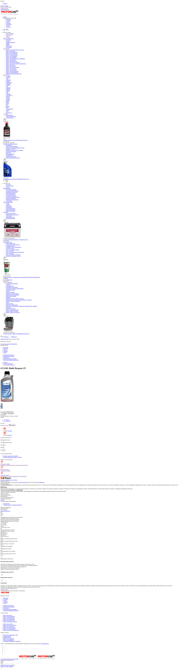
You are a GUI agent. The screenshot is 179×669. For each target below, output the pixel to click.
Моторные (8, 39)
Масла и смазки (8, 38)
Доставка (8, 20)
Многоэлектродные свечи (12, 214)
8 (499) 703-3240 (4, 5)
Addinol (8, 77)
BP (7, 105)
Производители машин (8, 356)
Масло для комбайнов (11, 57)
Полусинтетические (11, 116)
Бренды (6, 75)
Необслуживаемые (10, 211)
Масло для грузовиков (11, 56)
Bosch (7, 103)
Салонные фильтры (10, 194)
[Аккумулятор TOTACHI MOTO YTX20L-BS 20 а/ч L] (12, 237)
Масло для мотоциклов (11, 53)
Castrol (7, 110)
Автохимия (7, 242)
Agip (7, 78)
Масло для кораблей (11, 60)
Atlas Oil (8, 93)
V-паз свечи (9, 216)
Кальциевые (9, 207)
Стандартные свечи (11, 213)
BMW (7, 102)
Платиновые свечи (10, 218)
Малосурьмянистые (11, 209)
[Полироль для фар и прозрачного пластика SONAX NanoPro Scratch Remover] (6, 274)
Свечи (5, 212)
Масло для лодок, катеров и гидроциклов (16, 63)
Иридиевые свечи (10, 217)
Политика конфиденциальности (11, 360)
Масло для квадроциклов (12, 72)
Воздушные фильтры (11, 189)
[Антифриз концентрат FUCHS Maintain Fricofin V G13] (7, 176)
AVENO (8, 96)
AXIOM (8, 98)
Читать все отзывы (12, 480)
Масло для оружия (10, 51)
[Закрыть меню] (4, 119)
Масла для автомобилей (12, 52)
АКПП (7, 43)
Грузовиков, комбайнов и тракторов (12, 641)
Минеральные (9, 115)
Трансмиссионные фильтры (12, 197)
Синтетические (9, 117)
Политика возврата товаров (10, 358)
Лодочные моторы (10, 208)
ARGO (7, 91)
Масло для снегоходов (11, 70)
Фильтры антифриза (11, 198)
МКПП (8, 44)
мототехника (6, 503)
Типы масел (6, 357)
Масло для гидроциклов (12, 54)
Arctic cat (8, 87)
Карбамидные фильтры (11, 192)
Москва (5, 3)
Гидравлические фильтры (12, 190)
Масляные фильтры (10, 193)
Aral (7, 86)
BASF (7, 101)
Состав (5, 114)
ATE (7, 92)
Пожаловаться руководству (7, 660)
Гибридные (9, 205)
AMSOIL (8, 85)
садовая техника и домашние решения (12, 505)
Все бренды (9, 112)
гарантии (10, 435)
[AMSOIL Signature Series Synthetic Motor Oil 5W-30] (6, 136)
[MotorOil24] (10, 14)
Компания (8, 19)
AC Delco (8, 76)
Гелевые (8, 204)
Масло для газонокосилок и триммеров (15, 58)
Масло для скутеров (11, 66)
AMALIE (8, 83)
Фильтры (7, 188)
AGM (7, 203)
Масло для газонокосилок (12, 71)
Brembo (8, 106)
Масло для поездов (10, 65)
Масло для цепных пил (11, 61)
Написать (42, 482)
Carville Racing (9, 108)
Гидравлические (7, 636)
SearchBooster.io (45, 643)
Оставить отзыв (4, 480)
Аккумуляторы (8, 202)
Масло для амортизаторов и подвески (15, 49)
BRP (7, 107)
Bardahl (8, 100)
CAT (7, 111)
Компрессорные (7, 637)
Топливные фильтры (11, 195)
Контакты (8, 26)
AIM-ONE (8, 80)
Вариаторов (9, 46)
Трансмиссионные (10, 42)
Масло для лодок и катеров (12, 67)
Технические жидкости (10, 144)
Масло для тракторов (11, 68)
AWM (7, 97)
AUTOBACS (9, 95)
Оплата (8, 21)
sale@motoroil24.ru (5, 9)
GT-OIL (2, 500)
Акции (5, 16)
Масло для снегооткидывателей (13, 73)
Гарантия (8, 23)
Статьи (8, 25)
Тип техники (6, 48)
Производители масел (8, 355)
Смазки (8, 41)
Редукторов (9, 47)
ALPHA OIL (9, 82)
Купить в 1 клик (4, 425)
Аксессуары (9, 200)
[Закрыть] (2, 662)
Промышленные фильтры (12, 199)
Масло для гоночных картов (13, 62)
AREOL (8, 90)
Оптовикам (9, 24)
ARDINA (8, 88)
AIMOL (8, 81)
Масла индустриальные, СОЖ (10, 635)
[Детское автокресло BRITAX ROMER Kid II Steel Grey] (8, 331)
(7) (4, 139)
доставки (10, 430)
